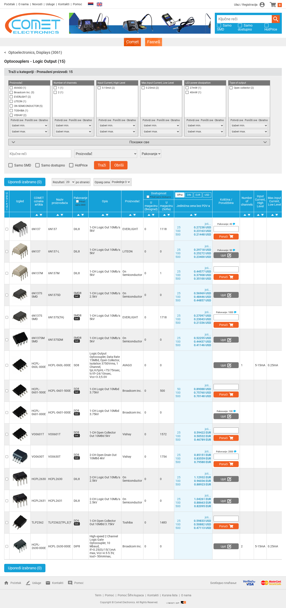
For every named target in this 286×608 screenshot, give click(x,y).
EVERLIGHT (130, 229)
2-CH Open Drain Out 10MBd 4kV (103, 456)
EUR (198, 194)
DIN (189, 194)
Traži (276, 19)
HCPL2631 (39, 500)
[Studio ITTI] (176, 602)
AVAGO (127, 365)
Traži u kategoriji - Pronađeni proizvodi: (40, 72)
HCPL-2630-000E (39, 546)
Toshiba (127, 522)
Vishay (126, 434)
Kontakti (63, 4)
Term (98, 595)
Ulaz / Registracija (246, 4)
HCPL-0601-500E (39, 390)
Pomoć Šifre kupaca (131, 595)
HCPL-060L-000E (39, 365)
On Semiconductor (132, 273)
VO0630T (38, 456)
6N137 (36, 229)
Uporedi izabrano (25, 182)
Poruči (223, 236)
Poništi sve (31, 120)
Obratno (43, 120)
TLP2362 (38, 522)
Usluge (50, 4)
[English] (99, 4)
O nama (23, 4)
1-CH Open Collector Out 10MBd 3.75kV (103, 522)
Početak (9, 4)
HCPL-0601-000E (39, 412)
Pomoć (77, 4)
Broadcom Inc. (132, 390)
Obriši (119, 165)
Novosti (37, 4)
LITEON (127, 251)
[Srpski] (90, 4)
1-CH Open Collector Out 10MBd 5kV (103, 434)
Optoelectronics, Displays (29, 52)
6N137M (37, 273)
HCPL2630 (39, 479)
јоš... (208, 223)
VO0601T (38, 434)
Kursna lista (170, 595)
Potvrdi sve (17, 120)
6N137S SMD (37, 295)
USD (207, 194)
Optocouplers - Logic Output (30, 61)
